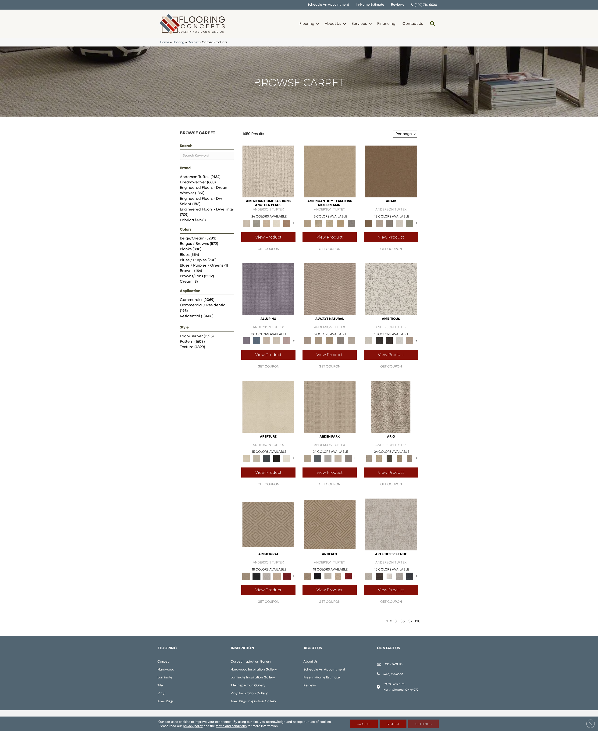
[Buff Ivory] (268, 406)
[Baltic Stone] (391, 524)
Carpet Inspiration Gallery (251, 661)
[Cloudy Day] (328, 458)
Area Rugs (165, 701)
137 (409, 621)
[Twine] (351, 340)
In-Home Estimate (370, 5)
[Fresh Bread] (409, 340)
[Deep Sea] (409, 576)
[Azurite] (256, 340)
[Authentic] (330, 406)
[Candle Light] (389, 576)
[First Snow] (286, 458)
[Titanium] (351, 223)
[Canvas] (391, 289)
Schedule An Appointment (328, 5)
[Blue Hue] (317, 458)
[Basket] (330, 289)
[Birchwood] (268, 524)
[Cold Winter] (399, 576)
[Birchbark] (276, 340)
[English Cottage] (409, 223)
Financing (386, 24)
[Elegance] (399, 223)
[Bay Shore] (399, 458)
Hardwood (165, 669)
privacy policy (193, 726)
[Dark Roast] (389, 340)
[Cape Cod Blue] (266, 458)
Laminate (164, 677)
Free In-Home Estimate (321, 677)
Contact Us (412, 24)
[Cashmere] (276, 576)
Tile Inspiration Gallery (248, 685)
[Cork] (318, 340)
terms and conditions (231, 726)
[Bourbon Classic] (391, 171)
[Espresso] (276, 458)
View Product (268, 237)
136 (402, 621)
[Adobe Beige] (390, 406)
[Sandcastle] (330, 223)
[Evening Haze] (348, 458)
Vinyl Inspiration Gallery (249, 693)
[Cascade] (266, 576)
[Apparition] (389, 458)
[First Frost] (399, 340)
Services (359, 24)
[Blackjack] (256, 576)
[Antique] (379, 458)
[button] (317, 23)
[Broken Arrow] (409, 458)
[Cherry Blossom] (286, 576)
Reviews (397, 5)
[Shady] (340, 340)
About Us (333, 24)
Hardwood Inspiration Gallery (254, 669)
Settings (423, 724)
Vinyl (161, 693)
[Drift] (338, 458)
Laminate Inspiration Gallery (253, 677)
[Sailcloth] (330, 340)
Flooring (306, 24)
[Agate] (268, 171)
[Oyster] (318, 223)
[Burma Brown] (379, 576)
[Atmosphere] (256, 223)
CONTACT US (393, 664)
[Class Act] (389, 223)
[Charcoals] (379, 340)
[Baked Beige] (266, 223)
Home (164, 42)
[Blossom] (286, 340)
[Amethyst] (268, 289)
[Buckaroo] (286, 223)
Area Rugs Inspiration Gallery (253, 701)
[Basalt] (266, 340)
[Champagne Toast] (379, 223)
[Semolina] (340, 223)
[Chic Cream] (330, 171)
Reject (393, 724)
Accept (364, 724)
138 (417, 621)
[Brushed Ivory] (276, 223)
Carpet (193, 42)
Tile (160, 685)
